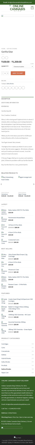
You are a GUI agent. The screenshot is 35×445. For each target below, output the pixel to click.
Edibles (3, 355)
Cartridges (4, 344)
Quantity (4, 66)
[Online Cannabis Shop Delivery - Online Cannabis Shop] (17, 8)
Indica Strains (5, 362)
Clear (32, 63)
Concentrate (5, 351)
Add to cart (18, 73)
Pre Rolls (4, 365)
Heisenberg (4, 194)
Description (5, 99)
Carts (3, 347)
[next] (34, 188)
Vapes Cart (4, 372)
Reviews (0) (5, 106)
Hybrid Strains (6, 358)
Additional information (10, 102)
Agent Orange (22, 194)
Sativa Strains (12, 48)
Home (3, 48)
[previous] (1, 188)
